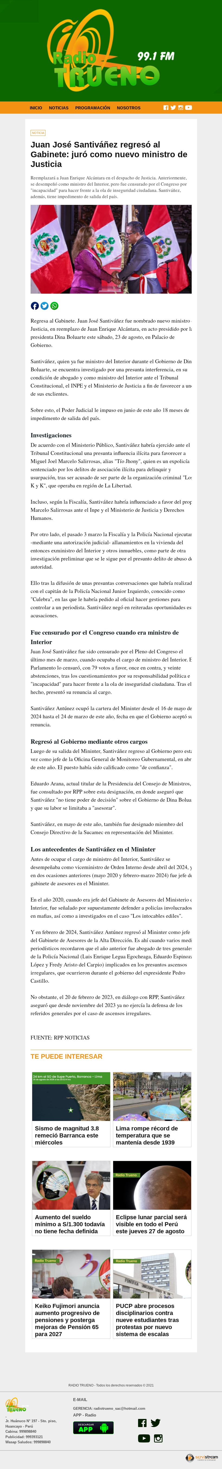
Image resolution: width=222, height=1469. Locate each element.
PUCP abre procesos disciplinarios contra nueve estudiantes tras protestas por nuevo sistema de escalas (147, 1320)
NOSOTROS (129, 108)
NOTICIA (38, 133)
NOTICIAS (58, 108)
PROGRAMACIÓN (92, 108)
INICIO (36, 108)
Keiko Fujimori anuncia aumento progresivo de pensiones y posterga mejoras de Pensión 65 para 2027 (67, 1320)
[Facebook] (141, 1425)
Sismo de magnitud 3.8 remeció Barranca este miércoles (67, 1135)
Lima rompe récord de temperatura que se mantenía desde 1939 (147, 1135)
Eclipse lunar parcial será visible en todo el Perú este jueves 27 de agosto (151, 1224)
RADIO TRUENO (81, 1385)
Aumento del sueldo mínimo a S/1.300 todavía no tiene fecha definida (70, 1224)
